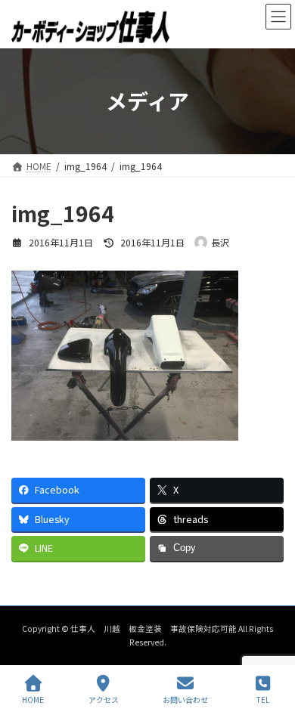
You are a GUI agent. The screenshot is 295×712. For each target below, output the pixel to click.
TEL (262, 699)
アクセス (103, 699)
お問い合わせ (185, 699)
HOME (33, 699)
